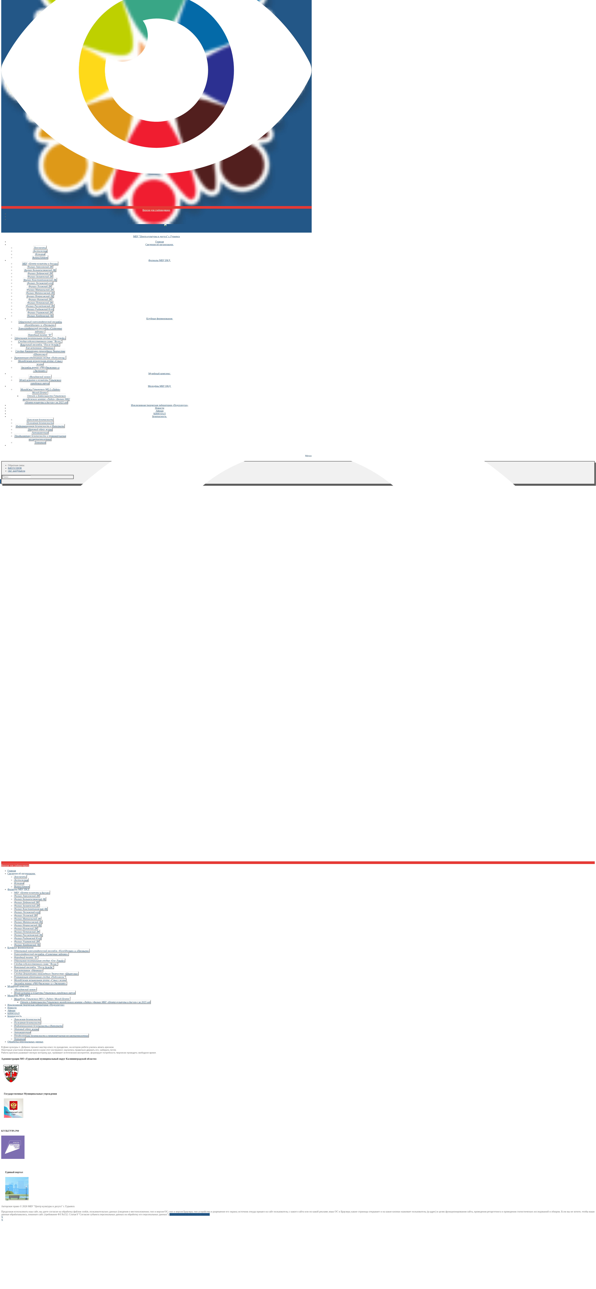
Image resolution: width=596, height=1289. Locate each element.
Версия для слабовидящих (156, 210)
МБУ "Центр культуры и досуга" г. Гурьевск (156, 236)
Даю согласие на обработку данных (189, 1214)
